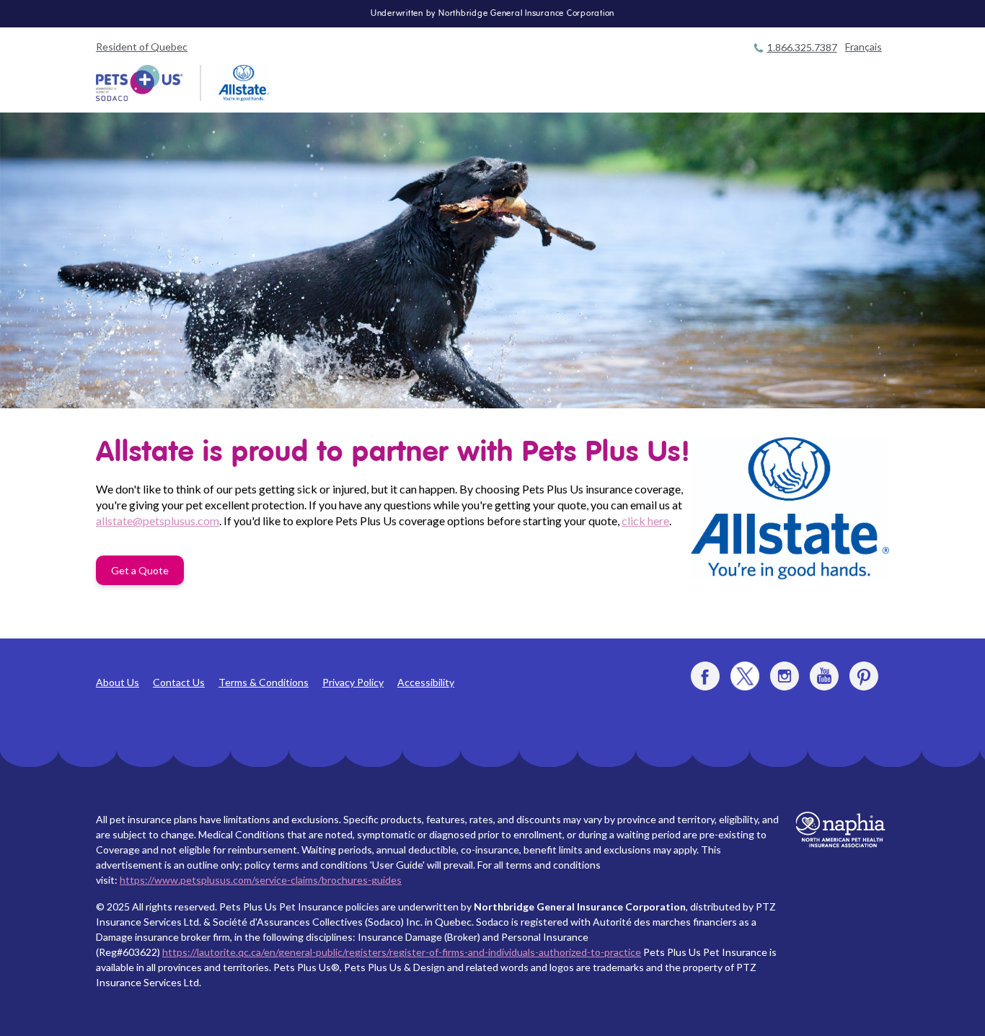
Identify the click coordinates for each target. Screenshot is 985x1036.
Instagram (784, 676)
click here (645, 520)
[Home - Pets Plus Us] (139, 83)
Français (863, 46)
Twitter (744, 676)
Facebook (705, 676)
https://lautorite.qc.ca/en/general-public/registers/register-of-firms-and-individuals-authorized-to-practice (401, 952)
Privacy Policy (353, 682)
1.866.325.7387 (802, 47)
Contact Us (179, 682)
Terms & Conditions (263, 682)
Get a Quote (140, 570)
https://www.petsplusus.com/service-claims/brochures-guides (261, 880)
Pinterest (863, 676)
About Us (117, 682)
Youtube (824, 676)
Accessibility (425, 682)
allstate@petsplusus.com (157, 520)
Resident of (141, 46)
